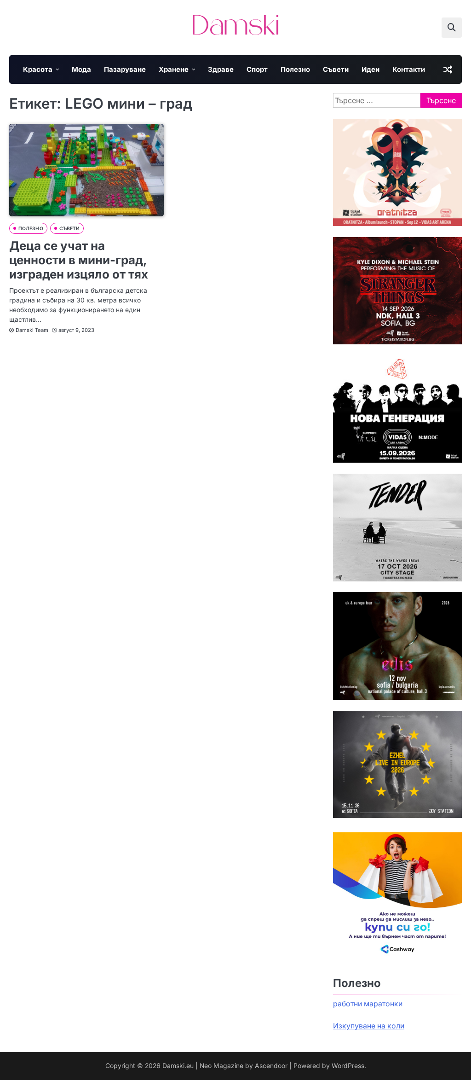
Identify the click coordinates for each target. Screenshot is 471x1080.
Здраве (221, 69)
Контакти (408, 69)
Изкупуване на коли (368, 1026)
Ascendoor (271, 1065)
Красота (37, 69)
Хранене (174, 69)
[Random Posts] (447, 69)
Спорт (257, 69)
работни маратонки (367, 1003)
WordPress (348, 1065)
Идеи (370, 69)
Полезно (295, 69)
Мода (81, 69)
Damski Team (32, 330)
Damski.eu (178, 1065)
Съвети (336, 69)
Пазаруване (125, 69)
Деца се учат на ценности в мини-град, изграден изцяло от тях (78, 259)
